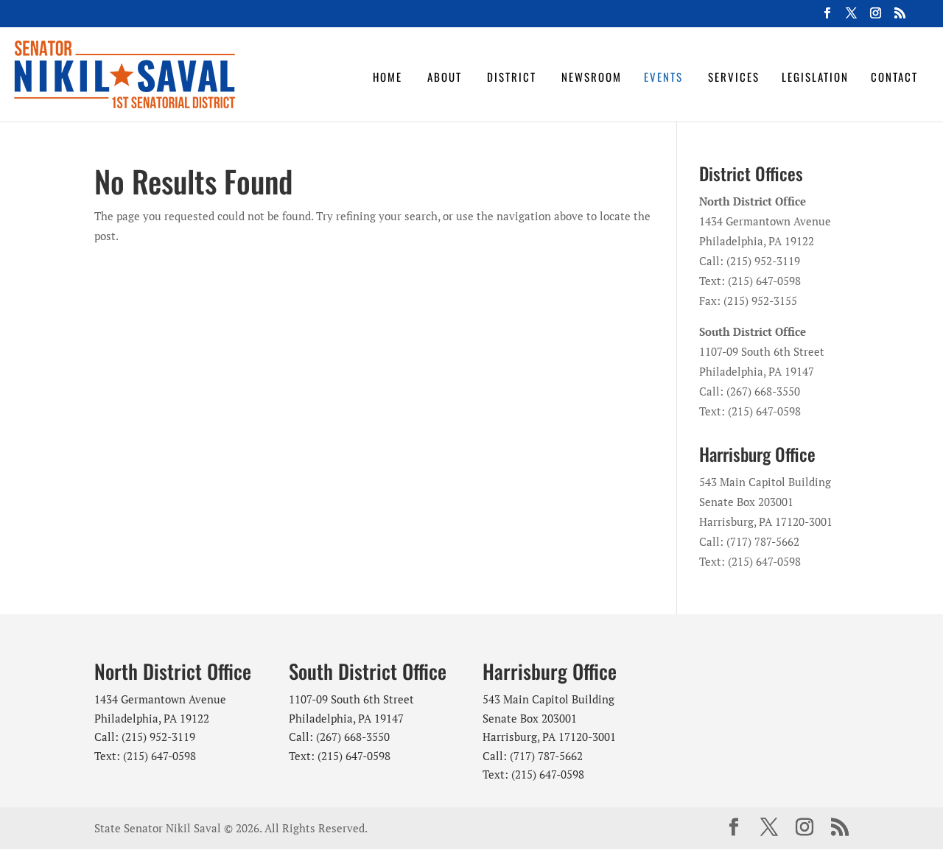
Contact (894, 77)
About (444, 77)
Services (734, 77)
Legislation (815, 77)
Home (387, 77)
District (511, 77)
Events (663, 77)
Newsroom (591, 77)
